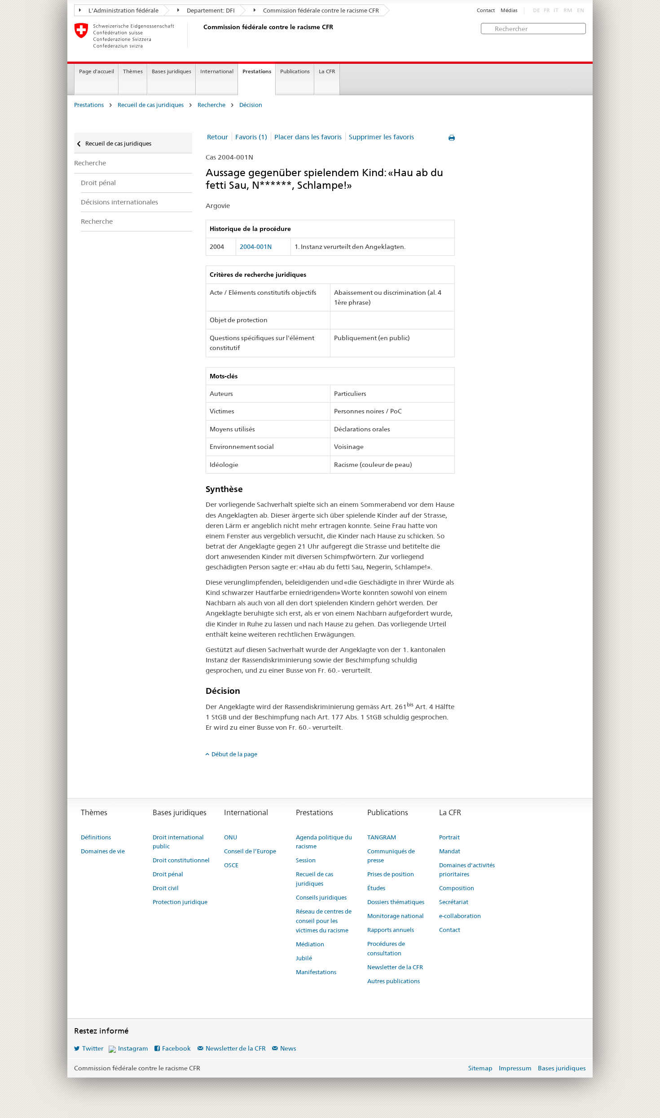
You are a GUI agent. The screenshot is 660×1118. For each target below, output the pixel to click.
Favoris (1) (251, 137)
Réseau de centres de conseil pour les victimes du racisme (324, 921)
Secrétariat (453, 901)
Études (376, 888)
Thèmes (133, 71)
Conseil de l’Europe (250, 851)
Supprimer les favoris (381, 137)
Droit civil (166, 888)
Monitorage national (395, 915)
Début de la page (234, 754)
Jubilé (304, 958)
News (288, 1048)
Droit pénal (98, 182)
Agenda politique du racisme (324, 842)
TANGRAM (381, 837)
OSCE (231, 865)
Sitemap (480, 1068)
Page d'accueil (96, 71)
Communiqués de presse (391, 855)
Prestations (256, 71)
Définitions (96, 837)
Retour (217, 137)
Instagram (133, 1048)
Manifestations (316, 972)
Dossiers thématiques (395, 901)
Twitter (92, 1048)
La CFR (327, 71)
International (216, 71)
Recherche (211, 105)
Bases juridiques (171, 71)
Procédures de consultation (386, 948)
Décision (250, 105)
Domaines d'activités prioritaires (467, 869)
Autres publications (393, 981)
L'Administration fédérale (122, 10)
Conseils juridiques (321, 897)
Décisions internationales (119, 202)
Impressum (515, 1068)
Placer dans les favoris (308, 137)
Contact (486, 10)
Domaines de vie (103, 851)
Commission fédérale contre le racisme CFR (320, 10)
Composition (456, 888)
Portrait (449, 837)
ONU (230, 837)
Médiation (310, 944)
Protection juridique (180, 901)
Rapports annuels (390, 929)
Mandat (449, 851)
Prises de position (390, 874)
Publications (295, 71)
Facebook (176, 1048)
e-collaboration (460, 915)
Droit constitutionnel (181, 860)
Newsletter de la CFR (395, 967)
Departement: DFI (210, 10)
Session (306, 860)
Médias (509, 10)
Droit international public (178, 842)
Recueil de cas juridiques (151, 105)
